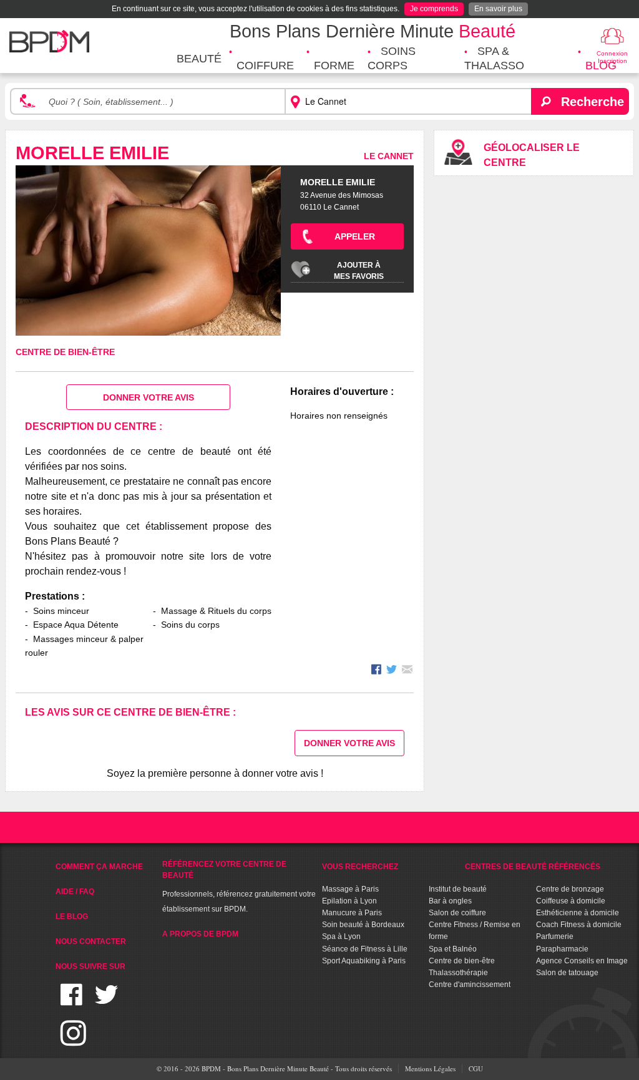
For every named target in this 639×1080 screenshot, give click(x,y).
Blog (601, 65)
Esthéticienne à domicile (577, 912)
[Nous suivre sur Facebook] (71, 1002)
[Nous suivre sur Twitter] (106, 1002)
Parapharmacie (562, 949)
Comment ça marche (99, 866)
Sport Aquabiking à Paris (364, 960)
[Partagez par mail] (407, 671)
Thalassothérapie (458, 972)
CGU (476, 1068)
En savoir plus (498, 8)
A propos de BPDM (200, 934)
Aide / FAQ (75, 891)
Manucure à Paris (352, 912)
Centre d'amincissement (469, 984)
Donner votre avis (148, 397)
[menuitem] (199, 59)
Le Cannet (389, 156)
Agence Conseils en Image (582, 960)
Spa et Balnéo (453, 949)
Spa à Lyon (341, 936)
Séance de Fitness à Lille (364, 949)
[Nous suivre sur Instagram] (73, 1040)
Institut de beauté (458, 889)
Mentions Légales (430, 1068)
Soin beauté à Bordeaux (363, 924)
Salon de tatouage (567, 972)
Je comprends (434, 8)
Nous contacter (91, 941)
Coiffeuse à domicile (570, 901)
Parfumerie (554, 936)
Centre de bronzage (570, 889)
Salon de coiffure (457, 912)
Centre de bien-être (65, 352)
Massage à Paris (350, 889)
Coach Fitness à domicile (579, 924)
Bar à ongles (450, 901)
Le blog (72, 916)
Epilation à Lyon (349, 901)
